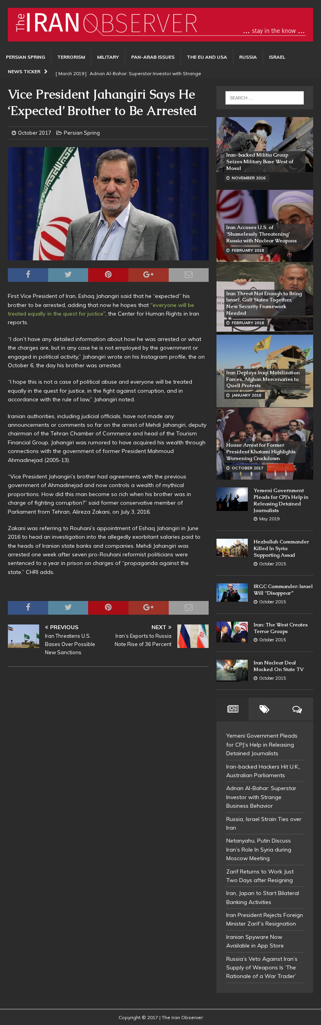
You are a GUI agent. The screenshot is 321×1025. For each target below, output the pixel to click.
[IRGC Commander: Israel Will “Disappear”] (232, 592)
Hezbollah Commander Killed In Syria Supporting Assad (281, 548)
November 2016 (248, 177)
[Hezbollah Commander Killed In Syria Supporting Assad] (232, 548)
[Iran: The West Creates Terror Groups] (232, 632)
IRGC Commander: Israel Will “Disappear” (283, 589)
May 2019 (269, 519)
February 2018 (248, 250)
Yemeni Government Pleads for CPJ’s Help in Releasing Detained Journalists (281, 500)
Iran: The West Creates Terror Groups (281, 628)
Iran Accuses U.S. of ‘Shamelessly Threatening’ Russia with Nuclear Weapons (261, 234)
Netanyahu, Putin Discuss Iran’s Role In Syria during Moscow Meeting (258, 849)
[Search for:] (264, 98)
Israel (277, 57)
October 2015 (272, 564)
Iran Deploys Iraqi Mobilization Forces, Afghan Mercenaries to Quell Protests (263, 379)
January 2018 (246, 395)
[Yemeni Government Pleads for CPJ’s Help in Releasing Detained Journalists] (232, 499)
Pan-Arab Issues (153, 57)
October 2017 (34, 133)
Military (108, 57)
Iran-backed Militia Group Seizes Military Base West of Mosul (259, 161)
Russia (248, 57)
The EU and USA (207, 57)
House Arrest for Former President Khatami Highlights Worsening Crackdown (261, 452)
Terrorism (71, 57)
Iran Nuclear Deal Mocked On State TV (278, 666)
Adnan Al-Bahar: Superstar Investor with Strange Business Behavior (261, 797)
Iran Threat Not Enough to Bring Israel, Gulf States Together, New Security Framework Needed (264, 303)
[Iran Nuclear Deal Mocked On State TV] (232, 671)
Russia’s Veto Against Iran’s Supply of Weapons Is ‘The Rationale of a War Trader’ (262, 967)
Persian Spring (25, 57)
